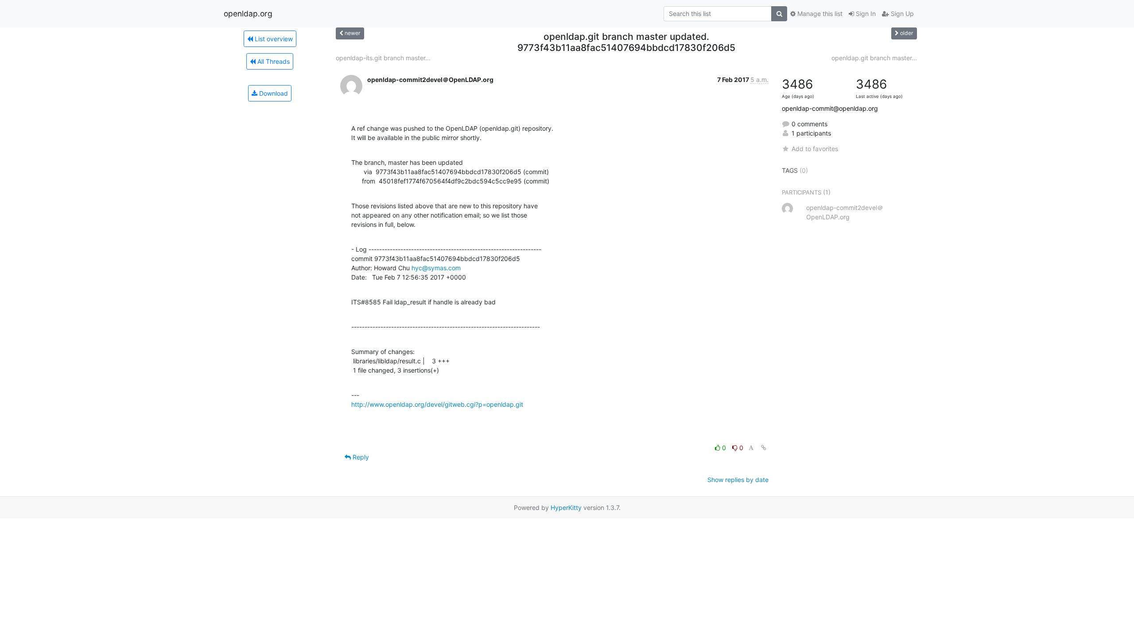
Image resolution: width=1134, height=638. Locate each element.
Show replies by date (738, 479)
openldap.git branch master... (874, 58)
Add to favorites (815, 148)
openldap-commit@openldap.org (830, 108)
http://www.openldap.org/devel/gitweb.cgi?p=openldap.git (437, 404)
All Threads (273, 61)
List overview (273, 39)
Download (272, 93)
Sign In (865, 13)
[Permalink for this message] (764, 447)
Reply (360, 457)
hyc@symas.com (436, 268)
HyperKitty (566, 507)
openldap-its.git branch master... (383, 58)
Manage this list (819, 13)
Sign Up (901, 13)
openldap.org (248, 13)
